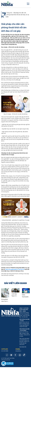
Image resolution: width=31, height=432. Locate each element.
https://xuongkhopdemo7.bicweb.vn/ (14, 269)
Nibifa (13, 358)
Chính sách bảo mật (5, 359)
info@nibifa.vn (18, 351)
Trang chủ (9, 13)
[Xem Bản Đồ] (22, 347)
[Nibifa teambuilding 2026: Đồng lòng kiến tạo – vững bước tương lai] (26, 290)
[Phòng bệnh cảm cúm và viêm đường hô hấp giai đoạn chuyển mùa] (5, 293)
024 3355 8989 (4, 351)
